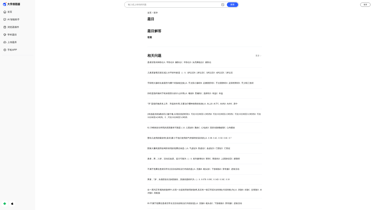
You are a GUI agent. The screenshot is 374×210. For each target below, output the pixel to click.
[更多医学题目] (259, 55)
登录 (365, 5)
